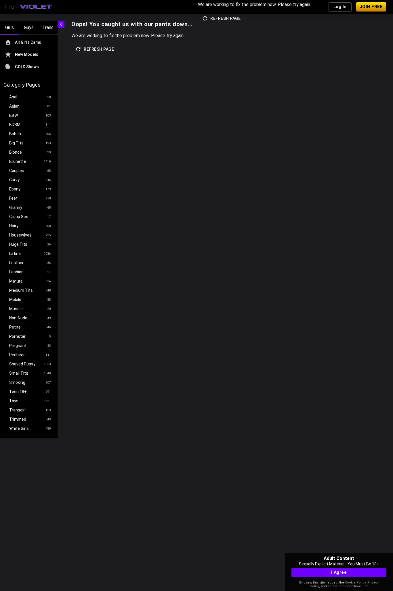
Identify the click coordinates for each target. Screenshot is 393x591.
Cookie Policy (355, 582)
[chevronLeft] (61, 24)
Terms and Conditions (345, 586)
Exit (365, 586)
